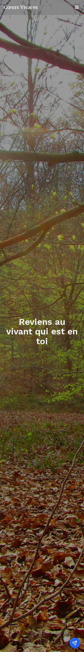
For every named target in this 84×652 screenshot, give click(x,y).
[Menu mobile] (76, 7)
